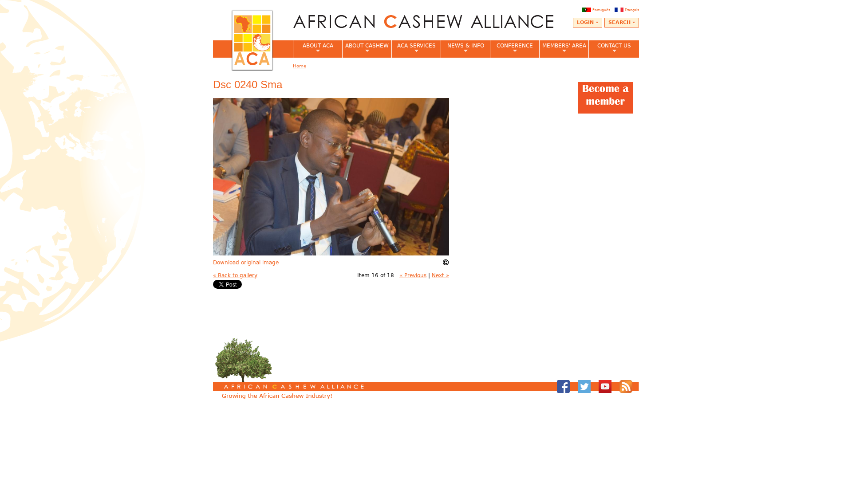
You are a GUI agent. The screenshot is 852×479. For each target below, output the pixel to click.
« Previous (412, 275)
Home (299, 65)
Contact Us (609, 48)
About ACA (313, 48)
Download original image (246, 262)
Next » (440, 275)
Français (632, 10)
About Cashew (365, 48)
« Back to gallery (235, 275)
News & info (462, 48)
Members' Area (562, 48)
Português (601, 10)
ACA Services (413, 48)
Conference (511, 48)
